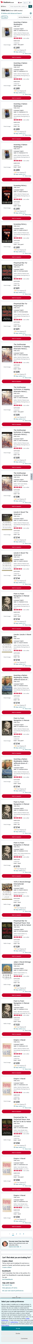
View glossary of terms (9, 1288)
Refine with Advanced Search (12, 13)
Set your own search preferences (12, 1290)
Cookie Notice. (14, 1322)
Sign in (25, 2)
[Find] (30, 6)
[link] (31, 13)
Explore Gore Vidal (14, 1246)
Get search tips (7, 1285)
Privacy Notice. (5, 1325)
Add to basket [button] (16, 57)
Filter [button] (5, 17)
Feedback (31, 476)
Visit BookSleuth (7, 1279)
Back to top (16, 1297)
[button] (27, 53)
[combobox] (18, 6)
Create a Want (7, 1267)
